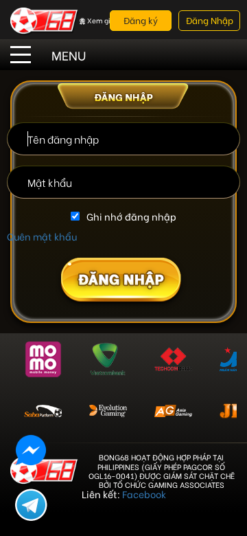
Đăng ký (141, 19)
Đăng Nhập (209, 19)
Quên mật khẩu (42, 236)
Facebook (144, 494)
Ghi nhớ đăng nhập (131, 216)
